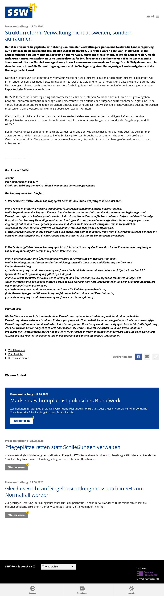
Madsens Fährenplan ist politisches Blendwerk (65, 400)
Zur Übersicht (16, 350)
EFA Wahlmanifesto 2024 (148, 579)
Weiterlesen (21, 421)
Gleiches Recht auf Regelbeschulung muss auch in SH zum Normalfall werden (74, 491)
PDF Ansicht (15, 354)
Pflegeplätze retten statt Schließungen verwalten (62, 447)
